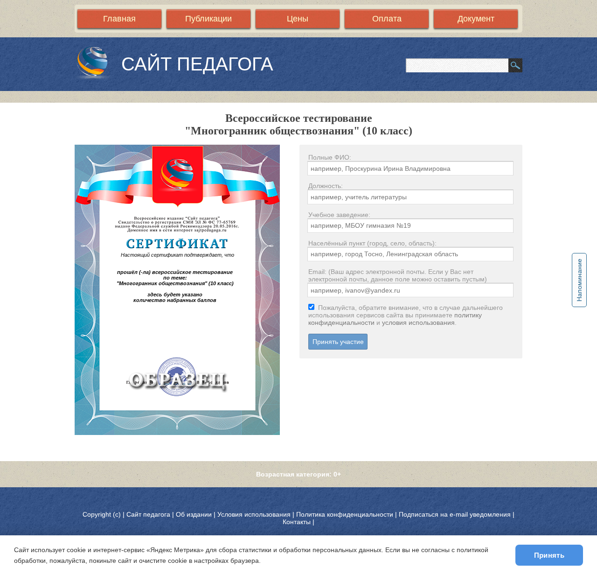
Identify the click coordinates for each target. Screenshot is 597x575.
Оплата (387, 18)
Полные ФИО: (329, 157)
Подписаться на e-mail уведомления (455, 514)
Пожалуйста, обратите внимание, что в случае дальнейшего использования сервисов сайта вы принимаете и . (405, 315)
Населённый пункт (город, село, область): (372, 243)
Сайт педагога (149, 514)
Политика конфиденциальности (344, 514)
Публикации (208, 18)
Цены (297, 18)
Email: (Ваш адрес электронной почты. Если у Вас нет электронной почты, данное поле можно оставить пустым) (397, 275)
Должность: (325, 185)
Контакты (297, 522)
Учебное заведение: (339, 214)
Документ (476, 18)
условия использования (418, 322)
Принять (549, 555)
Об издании (194, 514)
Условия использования (254, 514)
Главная (119, 18)
